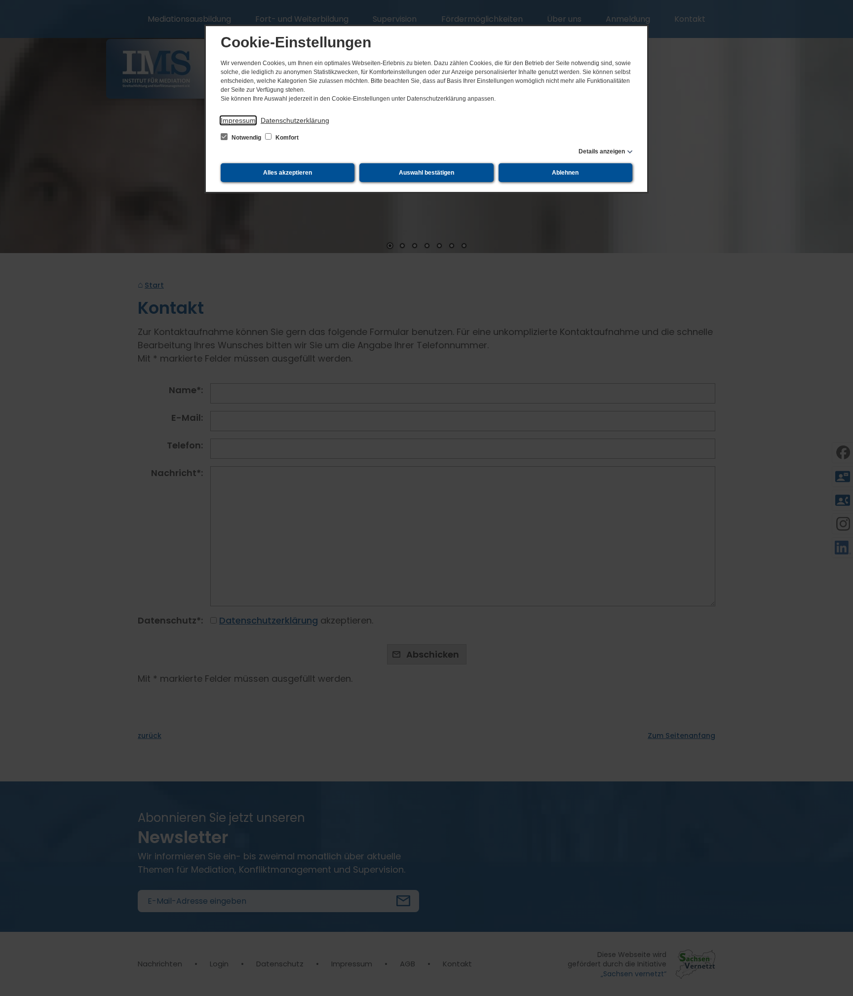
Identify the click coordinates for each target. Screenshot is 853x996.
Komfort (286, 137)
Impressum (238, 120)
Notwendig (246, 137)
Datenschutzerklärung (295, 120)
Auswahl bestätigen (426, 172)
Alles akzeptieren (287, 172)
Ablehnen (565, 172)
